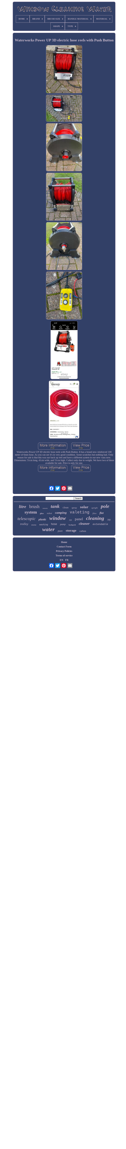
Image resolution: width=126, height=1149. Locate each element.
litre (22, 506)
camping (61, 512)
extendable (100, 524)
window (57, 518)
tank (55, 506)
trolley (24, 524)
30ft (109, 520)
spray (74, 507)
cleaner (84, 524)
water (48, 529)
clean (66, 507)
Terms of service (64, 555)
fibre (94, 513)
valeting (79, 512)
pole (105, 506)
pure (60, 530)
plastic (42, 519)
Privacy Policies (64, 551)
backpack (72, 525)
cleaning (95, 518)
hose (54, 524)
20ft (70, 520)
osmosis (45, 508)
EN (61, 560)
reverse (33, 525)
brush (34, 506)
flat (102, 512)
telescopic (26, 518)
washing (43, 524)
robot (49, 513)
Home (64, 542)
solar (84, 507)
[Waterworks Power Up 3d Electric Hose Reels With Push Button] (64, 69)
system (31, 512)
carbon (82, 531)
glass (42, 513)
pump (63, 524)
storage (71, 530)
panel (79, 519)
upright (94, 508)
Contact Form (64, 546)
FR (67, 560)
